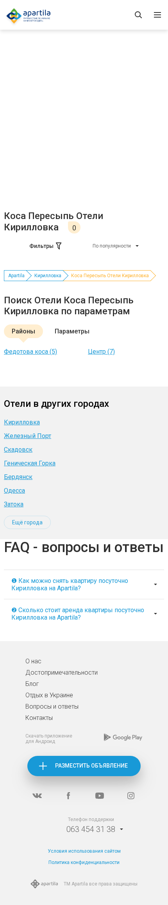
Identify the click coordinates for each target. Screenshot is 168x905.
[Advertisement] (84, 123)
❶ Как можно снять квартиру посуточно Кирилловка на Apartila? (69, 584)
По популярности (112, 246)
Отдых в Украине (49, 695)
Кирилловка (47, 275)
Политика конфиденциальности (84, 862)
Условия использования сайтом (84, 851)
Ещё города (27, 522)
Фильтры (41, 246)
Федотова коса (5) (30, 351)
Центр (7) (101, 351)
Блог (32, 684)
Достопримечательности (61, 672)
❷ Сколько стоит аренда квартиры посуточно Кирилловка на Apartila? (77, 613)
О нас (33, 661)
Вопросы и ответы (52, 706)
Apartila (16, 275)
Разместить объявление (91, 765)
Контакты (39, 718)
